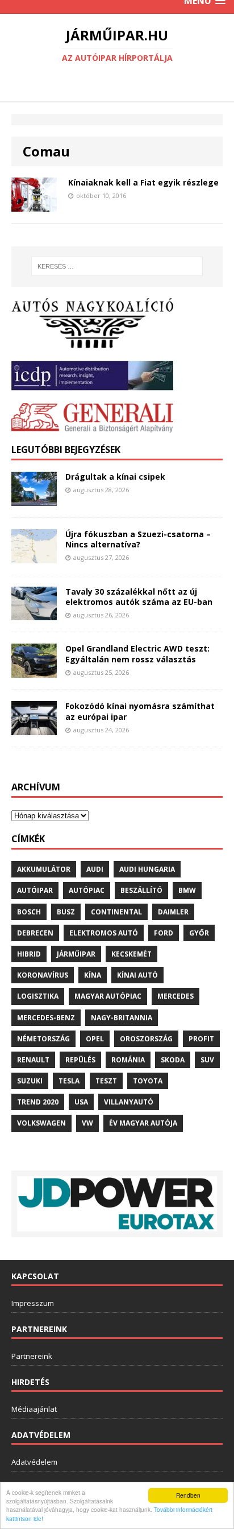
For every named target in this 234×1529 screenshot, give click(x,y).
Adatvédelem (34, 1462)
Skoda (173, 1060)
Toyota (147, 1081)
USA (81, 1102)
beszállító (141, 890)
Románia (128, 1060)
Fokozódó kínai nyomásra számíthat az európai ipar (140, 711)
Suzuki (30, 1081)
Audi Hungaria (147, 869)
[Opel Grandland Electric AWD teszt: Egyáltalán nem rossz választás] (34, 671)
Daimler (173, 912)
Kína (92, 975)
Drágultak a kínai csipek (115, 476)
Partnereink (31, 1356)
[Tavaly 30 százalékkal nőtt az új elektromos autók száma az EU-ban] (34, 613)
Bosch (29, 912)
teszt (106, 1081)
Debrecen (35, 933)
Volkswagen (41, 1123)
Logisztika (37, 996)
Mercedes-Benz (46, 1018)
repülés (80, 1060)
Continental (116, 912)
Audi (94, 869)
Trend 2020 (37, 1102)
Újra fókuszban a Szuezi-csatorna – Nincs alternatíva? (138, 539)
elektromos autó (103, 933)
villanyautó (128, 1102)
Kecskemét (131, 954)
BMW (187, 890)
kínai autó (137, 975)
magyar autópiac (107, 996)
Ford (163, 933)
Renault (33, 1060)
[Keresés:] (117, 266)
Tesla (69, 1081)
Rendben (188, 1495)
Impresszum (32, 1303)
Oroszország (146, 1039)
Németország (43, 1039)
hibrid (29, 954)
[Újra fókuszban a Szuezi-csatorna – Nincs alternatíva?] (34, 556)
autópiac (87, 890)
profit (201, 1039)
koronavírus (42, 975)
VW (87, 1123)
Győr (199, 933)
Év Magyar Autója (143, 1123)
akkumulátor (43, 869)
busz (66, 912)
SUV (207, 1060)
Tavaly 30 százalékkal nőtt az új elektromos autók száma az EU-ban (138, 596)
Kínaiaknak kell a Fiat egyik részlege (143, 182)
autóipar (35, 890)
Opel (95, 1039)
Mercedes (175, 996)
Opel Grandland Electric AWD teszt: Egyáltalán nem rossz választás (137, 653)
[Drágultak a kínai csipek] (34, 498)
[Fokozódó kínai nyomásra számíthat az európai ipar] (34, 728)
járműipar (76, 954)
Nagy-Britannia (121, 1018)
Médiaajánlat (34, 1409)
